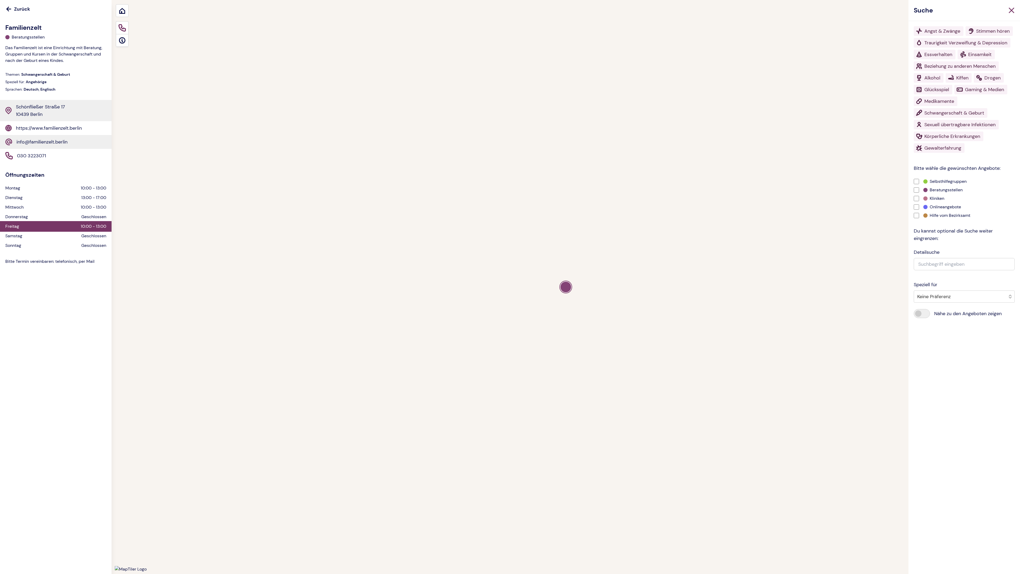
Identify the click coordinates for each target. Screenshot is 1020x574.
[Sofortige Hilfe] (122, 27)
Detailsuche (927, 252)
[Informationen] (122, 40)
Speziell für (925, 284)
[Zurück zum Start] (122, 10)
